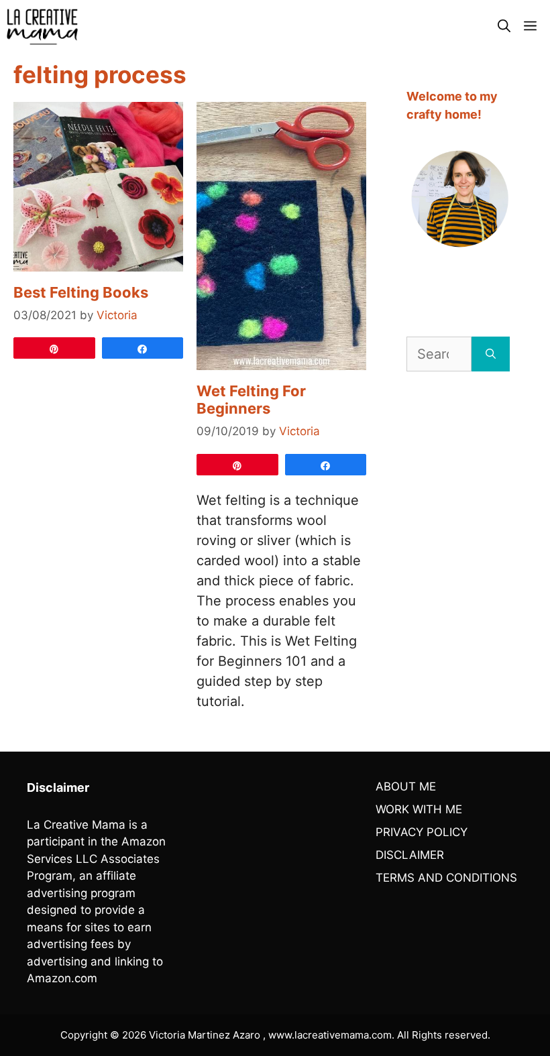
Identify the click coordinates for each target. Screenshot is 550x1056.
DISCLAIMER (410, 855)
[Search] (491, 354)
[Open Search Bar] (504, 27)
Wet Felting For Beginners (251, 399)
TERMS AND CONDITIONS (446, 877)
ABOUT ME (406, 786)
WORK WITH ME (419, 809)
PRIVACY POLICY (422, 832)
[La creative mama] (42, 27)
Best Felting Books (80, 292)
